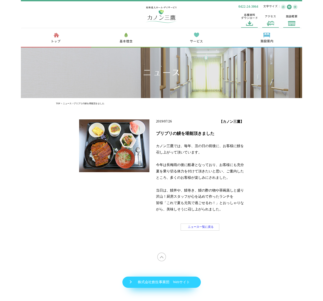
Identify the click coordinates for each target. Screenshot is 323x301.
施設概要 (291, 19)
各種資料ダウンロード (249, 19)
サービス (197, 37)
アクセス (270, 19)
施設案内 (267, 37)
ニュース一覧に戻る (201, 226)
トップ (56, 37)
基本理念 (126, 37)
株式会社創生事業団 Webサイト (164, 282)
